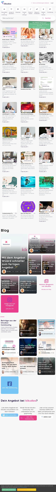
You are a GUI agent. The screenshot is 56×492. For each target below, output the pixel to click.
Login (52, 3)
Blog (5, 230)
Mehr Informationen (22, 487)
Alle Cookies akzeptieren (9, 489)
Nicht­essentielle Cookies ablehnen (26, 489)
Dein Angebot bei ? (19, 400)
